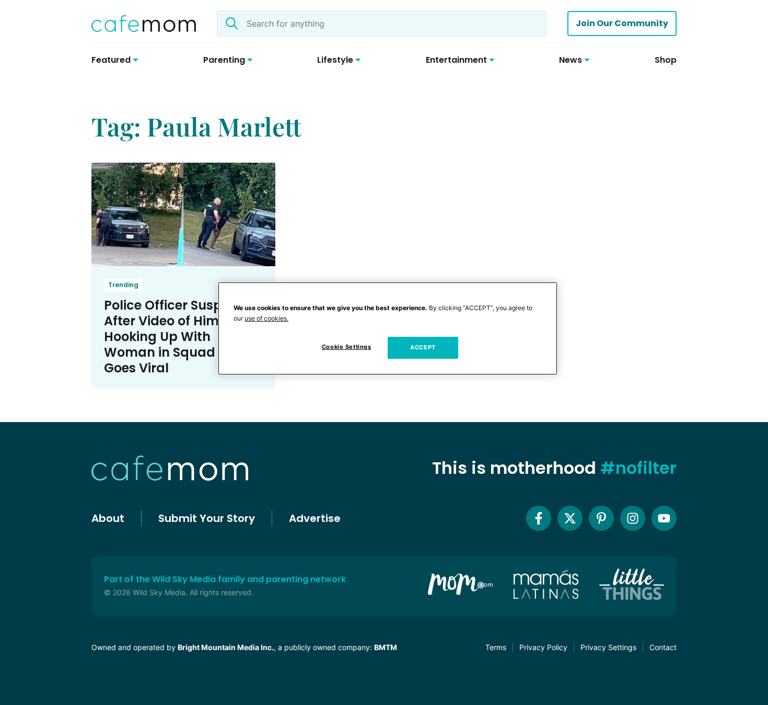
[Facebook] (538, 518)
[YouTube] (664, 518)
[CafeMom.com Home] (143, 23)
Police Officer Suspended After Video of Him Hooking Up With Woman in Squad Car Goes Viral (183, 337)
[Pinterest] (601, 518)
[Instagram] (632, 518)
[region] (387, 328)
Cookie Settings (346, 346)
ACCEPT (422, 347)
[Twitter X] (570, 518)
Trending (123, 284)
